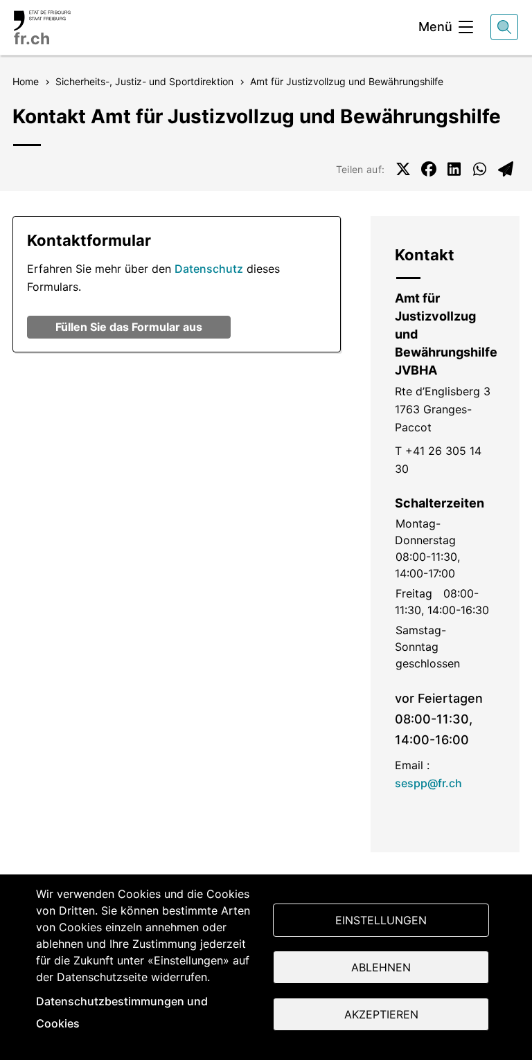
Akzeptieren (381, 1014)
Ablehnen (381, 967)
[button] (129, 327)
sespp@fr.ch (428, 783)
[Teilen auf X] (403, 169)
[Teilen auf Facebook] (428, 169)
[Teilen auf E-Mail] (505, 169)
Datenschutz (209, 269)
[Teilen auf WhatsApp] (480, 169)
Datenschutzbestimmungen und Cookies (122, 1012)
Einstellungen (381, 920)
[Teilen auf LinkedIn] (454, 169)
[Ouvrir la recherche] (504, 27)
